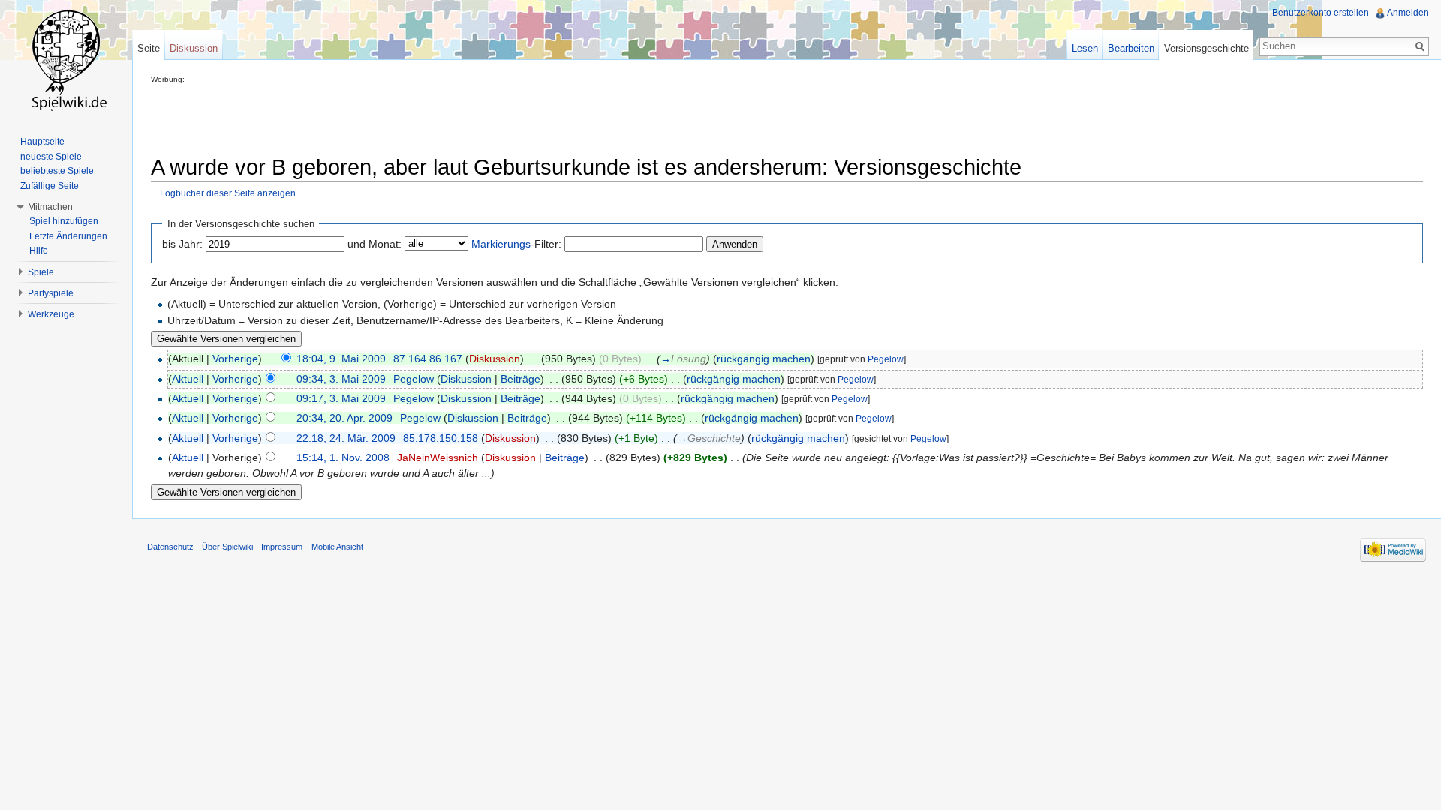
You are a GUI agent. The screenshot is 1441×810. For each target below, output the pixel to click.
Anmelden (1408, 13)
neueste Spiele (51, 157)
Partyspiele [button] (51, 293)
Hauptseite (42, 141)
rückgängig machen (764, 358)
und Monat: (374, 244)
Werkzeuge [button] (51, 314)
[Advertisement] (424, 117)
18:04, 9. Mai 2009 (341, 358)
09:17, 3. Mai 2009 (341, 398)
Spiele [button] (41, 272)
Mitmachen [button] (50, 207)
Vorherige (235, 358)
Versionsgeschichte (1206, 48)
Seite (148, 48)
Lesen (1085, 48)
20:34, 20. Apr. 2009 (344, 418)
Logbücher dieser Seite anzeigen (228, 193)
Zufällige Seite (49, 186)
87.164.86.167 (427, 358)
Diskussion (494, 358)
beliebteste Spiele (57, 171)
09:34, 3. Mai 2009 (341, 379)
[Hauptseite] (66, 60)
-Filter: (516, 244)
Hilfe (38, 250)
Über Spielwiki (227, 546)
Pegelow (886, 359)
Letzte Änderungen (68, 236)
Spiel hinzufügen (63, 221)
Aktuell (187, 379)
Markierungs (501, 244)
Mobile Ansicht (337, 546)
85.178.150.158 (440, 438)
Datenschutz (170, 546)
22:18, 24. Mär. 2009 (346, 438)
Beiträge (520, 379)
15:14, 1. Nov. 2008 (343, 458)
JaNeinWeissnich (437, 458)
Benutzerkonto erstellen (1320, 13)
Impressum (281, 546)
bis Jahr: (182, 244)
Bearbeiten (1131, 48)
